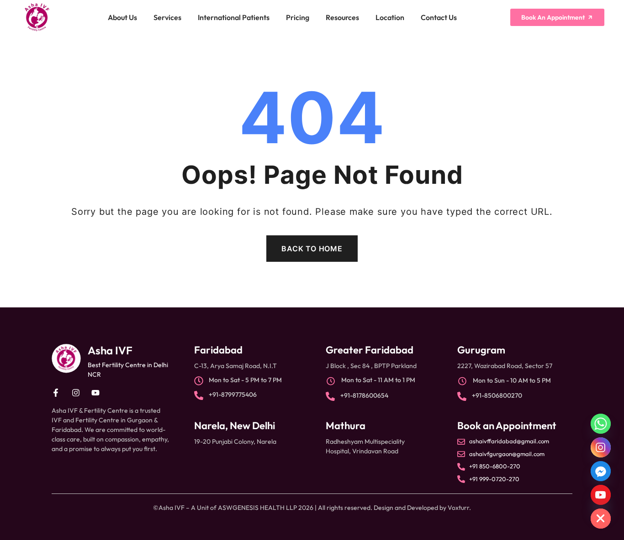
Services (167, 17)
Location (389, 17)
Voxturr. (459, 508)
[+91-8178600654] (330, 396)
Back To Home (312, 248)
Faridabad (218, 349)
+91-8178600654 (364, 395)
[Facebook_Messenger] (601, 471)
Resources (342, 17)
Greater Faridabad (369, 349)
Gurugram (481, 349)
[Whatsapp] (601, 424)
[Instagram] (601, 447)
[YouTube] (601, 495)
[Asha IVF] (66, 358)
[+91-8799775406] (198, 395)
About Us (122, 17)
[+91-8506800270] (461, 396)
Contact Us (439, 17)
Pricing (297, 17)
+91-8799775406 (233, 394)
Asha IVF (110, 350)
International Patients (234, 17)
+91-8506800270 (497, 395)
